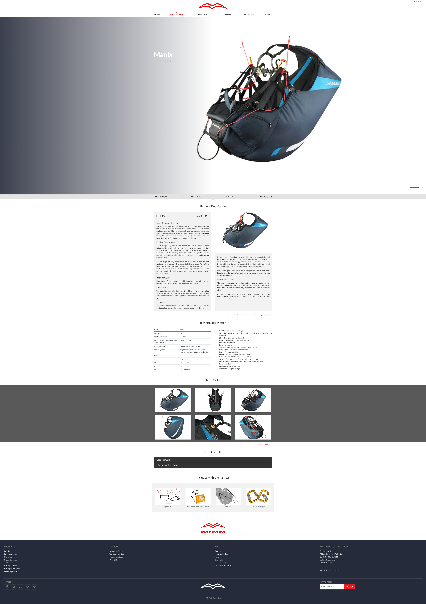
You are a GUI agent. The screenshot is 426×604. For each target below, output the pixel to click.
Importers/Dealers (221, 554)
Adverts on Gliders (116, 551)
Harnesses (8, 557)
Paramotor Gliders (11, 554)
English (417, 1)
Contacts (218, 551)
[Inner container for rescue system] (198, 496)
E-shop (268, 15)
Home (157, 15)
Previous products (11, 572)
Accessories (8, 563)
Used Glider (113, 560)
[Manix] (243, 231)
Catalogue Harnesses (12, 569)
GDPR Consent (220, 563)
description (160, 197)
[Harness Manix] (173, 400)
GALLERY (230, 197)
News (217, 557)
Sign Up (349, 587)
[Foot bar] (228, 496)
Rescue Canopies (10, 560)
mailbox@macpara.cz (327, 560)
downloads (265, 197)
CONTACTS (247, 15)
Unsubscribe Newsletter (223, 566)
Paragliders (8, 551)
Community (225, 15)
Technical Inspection (116, 554)
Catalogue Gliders (10, 566)
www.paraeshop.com (264, 315)
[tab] (213, 460)
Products (176, 15)
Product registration (116, 557)
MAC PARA (203, 15)
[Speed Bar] (167, 496)
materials (196, 197)
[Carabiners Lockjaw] (258, 496)
